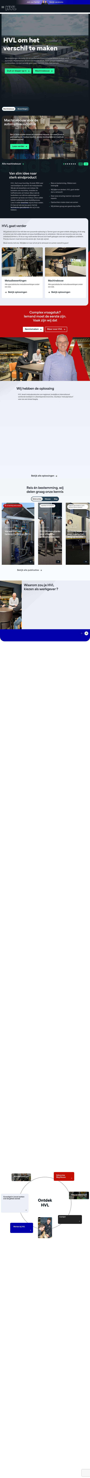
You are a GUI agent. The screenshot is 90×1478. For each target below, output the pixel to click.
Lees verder (18, 146)
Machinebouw (42, 71)
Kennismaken (32, 329)
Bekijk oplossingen (17, 292)
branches (24, 203)
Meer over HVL (54, 329)
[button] (86, 163)
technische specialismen (20, 207)
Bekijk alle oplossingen (42, 476)
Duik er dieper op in (17, 71)
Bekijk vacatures (56, 2)
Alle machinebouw (11, 164)
